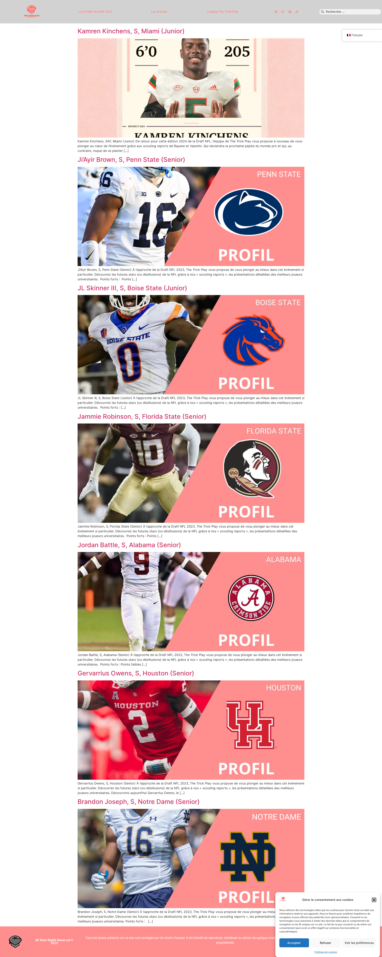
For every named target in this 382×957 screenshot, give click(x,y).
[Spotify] (290, 12)
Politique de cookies (326, 951)
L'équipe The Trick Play (222, 12)
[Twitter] (276, 12)
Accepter (294, 943)
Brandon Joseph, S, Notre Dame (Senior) (139, 802)
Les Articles (159, 12)
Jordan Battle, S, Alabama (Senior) (129, 545)
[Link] (297, 12)
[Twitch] (283, 12)
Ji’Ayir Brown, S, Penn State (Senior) (131, 159)
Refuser (325, 943)
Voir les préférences (359, 943)
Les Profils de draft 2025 (95, 12)
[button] (374, 900)
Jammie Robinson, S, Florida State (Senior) (142, 416)
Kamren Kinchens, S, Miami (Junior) (131, 31)
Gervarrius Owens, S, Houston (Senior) (136, 673)
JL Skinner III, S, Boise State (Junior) (132, 288)
